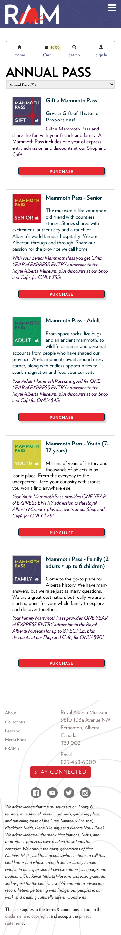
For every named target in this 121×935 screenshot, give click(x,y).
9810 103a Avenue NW (85, 720)
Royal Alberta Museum (84, 712)
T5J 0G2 (71, 743)
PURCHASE (61, 171)
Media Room (16, 739)
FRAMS (12, 748)
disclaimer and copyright (26, 916)
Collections (15, 721)
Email (66, 754)
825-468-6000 (78, 762)
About (10, 712)
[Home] (32, 5)
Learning (12, 730)
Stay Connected (60, 772)
